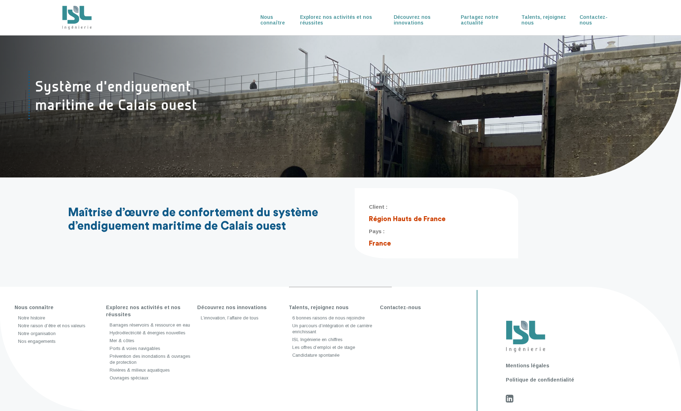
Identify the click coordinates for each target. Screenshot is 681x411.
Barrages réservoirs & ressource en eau (150, 325)
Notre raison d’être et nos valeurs (51, 325)
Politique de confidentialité (540, 380)
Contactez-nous (594, 20)
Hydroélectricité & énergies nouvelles (147, 332)
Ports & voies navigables (135, 348)
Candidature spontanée (315, 355)
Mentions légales (527, 365)
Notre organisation (37, 333)
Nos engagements (36, 341)
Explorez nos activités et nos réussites (336, 20)
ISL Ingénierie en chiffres (317, 339)
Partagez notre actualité (479, 20)
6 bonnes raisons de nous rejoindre (328, 318)
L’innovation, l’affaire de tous (229, 318)
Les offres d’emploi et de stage (323, 347)
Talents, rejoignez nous (543, 20)
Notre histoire (31, 318)
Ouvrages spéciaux (129, 378)
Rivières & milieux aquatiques (140, 370)
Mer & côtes (122, 340)
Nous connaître (272, 20)
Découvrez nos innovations (412, 20)
